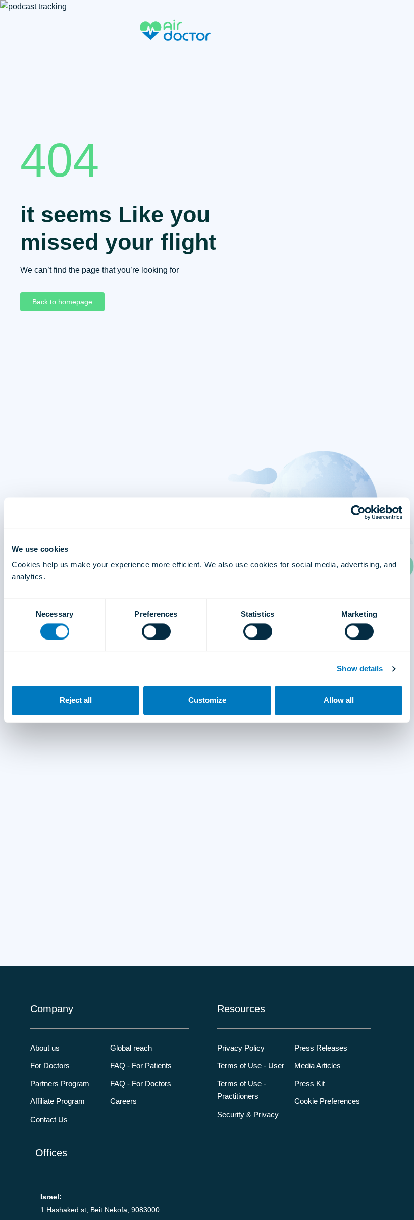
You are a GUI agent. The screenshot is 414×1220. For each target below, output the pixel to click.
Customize (207, 700)
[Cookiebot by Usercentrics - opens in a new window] (358, 512)
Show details (360, 668)
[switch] (156, 631)
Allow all (339, 700)
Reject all (76, 700)
